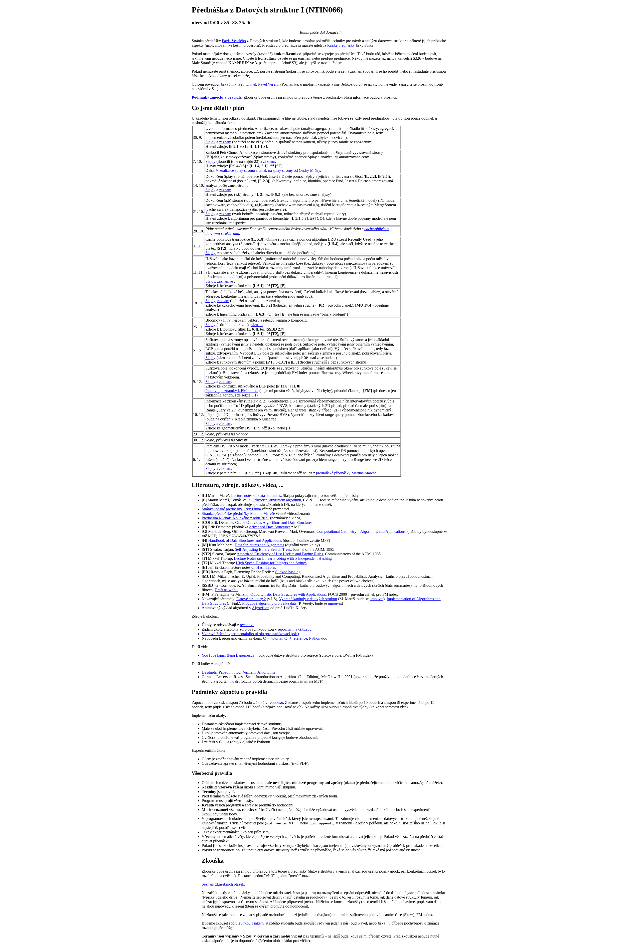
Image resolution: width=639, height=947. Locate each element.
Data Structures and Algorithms (259, 545)
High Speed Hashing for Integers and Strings (271, 563)
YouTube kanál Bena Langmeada (228, 655)
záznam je (225, 281)
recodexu (247, 625)
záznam (225, 142)
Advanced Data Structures (269, 527)
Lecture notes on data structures (256, 495)
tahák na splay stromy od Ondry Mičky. (290, 170)
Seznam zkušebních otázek (223, 884)
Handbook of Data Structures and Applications (245, 540)
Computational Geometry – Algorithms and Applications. (361, 531)
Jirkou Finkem (252, 923)
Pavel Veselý (268, 84)
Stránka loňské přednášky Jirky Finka (231, 509)
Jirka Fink (228, 84)
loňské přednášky (341, 45)
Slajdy (210, 142)
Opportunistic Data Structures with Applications (288, 594)
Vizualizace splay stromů (235, 170)
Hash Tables (266, 567)
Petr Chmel (247, 84)
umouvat (376, 599)
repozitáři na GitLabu (295, 629)
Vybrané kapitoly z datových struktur (308, 599)
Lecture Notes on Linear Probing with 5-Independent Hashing (283, 558)
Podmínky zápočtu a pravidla (217, 97)
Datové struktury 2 (251, 599)
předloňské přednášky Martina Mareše (346, 473)
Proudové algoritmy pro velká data (269, 603)
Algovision (260, 608)
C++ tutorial (272, 638)
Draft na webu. (226, 590)
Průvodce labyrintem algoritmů (276, 500)
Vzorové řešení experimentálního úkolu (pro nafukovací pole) (250, 634)
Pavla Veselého (234, 41)
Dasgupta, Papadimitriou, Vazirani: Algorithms (238, 672)
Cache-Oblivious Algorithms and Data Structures (273, 522)
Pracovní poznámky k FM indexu (231, 390)
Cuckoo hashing (288, 572)
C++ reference (295, 638)
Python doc (318, 638)
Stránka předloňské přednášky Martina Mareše (238, 513)
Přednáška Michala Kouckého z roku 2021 (235, 518)
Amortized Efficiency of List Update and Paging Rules (280, 554)
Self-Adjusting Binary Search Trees (263, 549)
